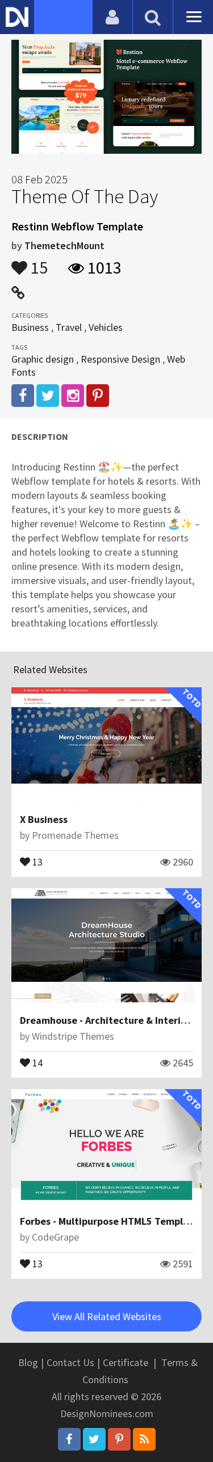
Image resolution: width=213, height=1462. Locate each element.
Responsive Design (120, 359)
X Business (44, 819)
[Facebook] (69, 1439)
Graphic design (42, 359)
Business (30, 327)
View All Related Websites (106, 1316)
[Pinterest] (119, 1439)
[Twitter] (94, 1439)
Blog (28, 1362)
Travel (69, 327)
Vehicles (106, 327)
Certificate (125, 1362)
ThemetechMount (64, 245)
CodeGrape (55, 1236)
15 (37, 262)
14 (36, 1062)
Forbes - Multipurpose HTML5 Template (109, 1221)
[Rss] (144, 1439)
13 (36, 861)
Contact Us (70, 1362)
